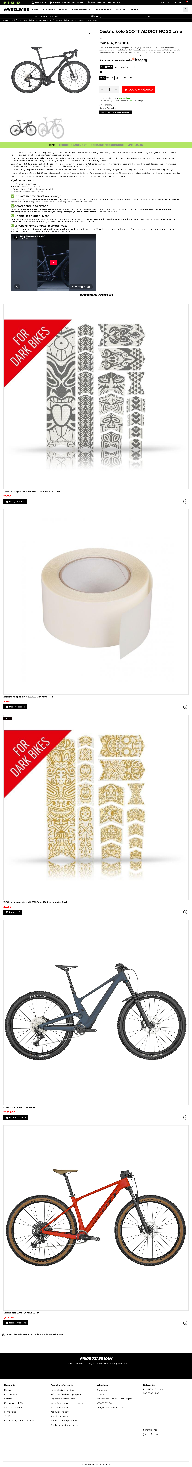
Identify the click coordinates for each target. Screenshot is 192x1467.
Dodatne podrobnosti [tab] (107, 145)
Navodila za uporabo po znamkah (67, 1403)
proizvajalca (124, 98)
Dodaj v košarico (141, 89)
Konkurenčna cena (60, 1412)
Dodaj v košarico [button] (17, 501)
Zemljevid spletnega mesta (64, 1425)
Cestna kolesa (29, 20)
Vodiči (7, 1416)
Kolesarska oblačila (81, 9)
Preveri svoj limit (145, 16)
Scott (131, 101)
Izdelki (13, 20)
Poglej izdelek (185, 501)
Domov (6, 20)
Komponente (49, 9)
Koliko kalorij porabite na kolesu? (20, 1420)
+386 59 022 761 (41, 2)
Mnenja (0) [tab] (135, 145)
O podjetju (102, 1390)
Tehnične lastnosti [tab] (73, 145)
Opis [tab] (52, 145)
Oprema (63, 9)
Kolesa (35, 9)
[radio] (102, 78)
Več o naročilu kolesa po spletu (115, 112)
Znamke (132, 9)
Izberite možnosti (17, 1117)
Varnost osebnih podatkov (64, 1420)
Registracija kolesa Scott (63, 1399)
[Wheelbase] (16, 9)
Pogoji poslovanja (59, 1416)
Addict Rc (111, 108)
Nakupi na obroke (60, 1407)
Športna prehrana (102, 9)
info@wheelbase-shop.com (110, 1407)
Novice (100, 1394)
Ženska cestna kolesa (61, 20)
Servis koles (120, 9)
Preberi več (14, 912)
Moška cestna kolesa (44, 20)
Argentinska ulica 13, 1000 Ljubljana (105, 2)
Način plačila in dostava (62, 1390)
